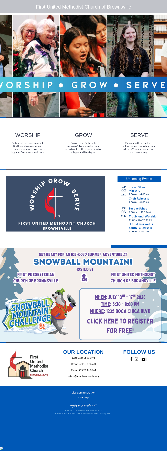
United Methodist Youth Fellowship (141, 226)
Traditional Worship (142, 216)
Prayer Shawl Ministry (137, 188)
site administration (84, 392)
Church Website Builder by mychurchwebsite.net (76, 413)
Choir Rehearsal (139, 198)
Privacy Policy (106, 413)
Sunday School (138, 208)
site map (83, 397)
